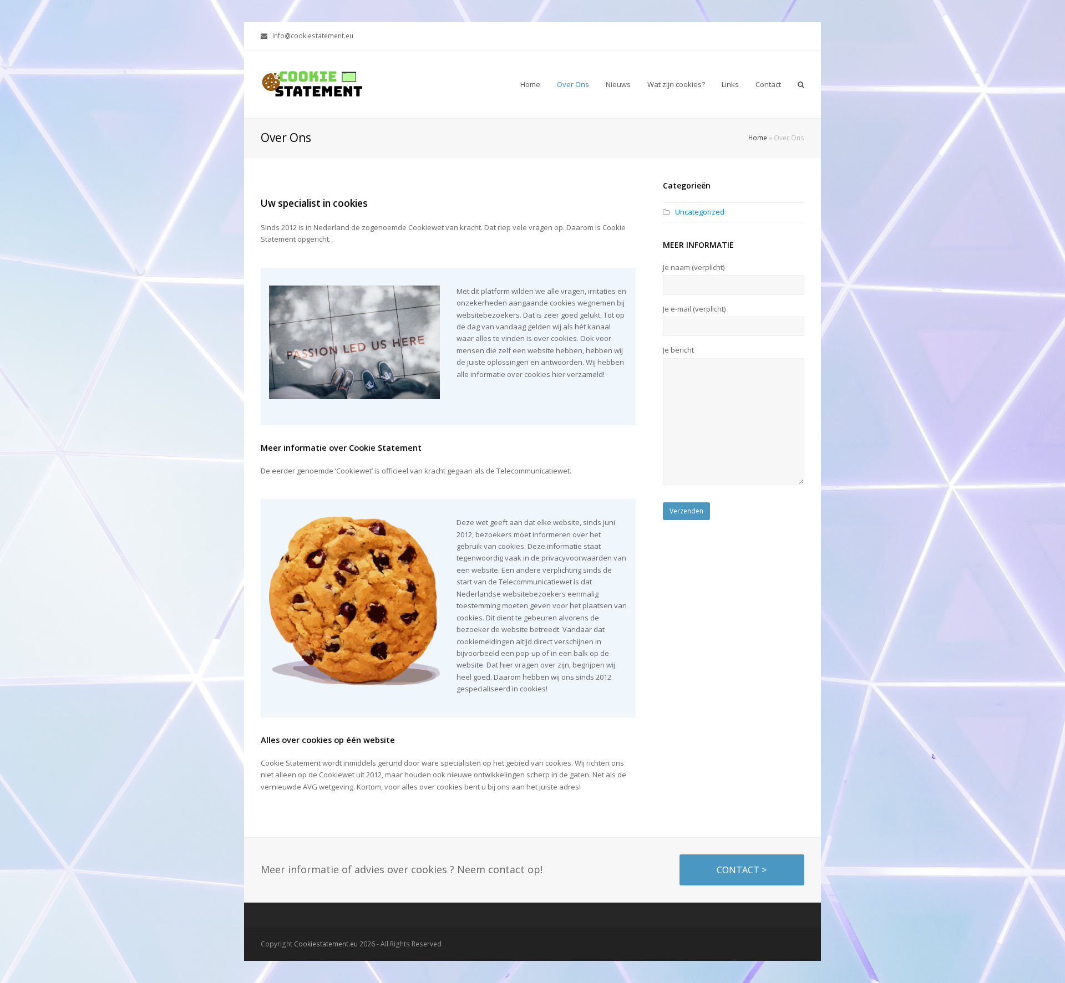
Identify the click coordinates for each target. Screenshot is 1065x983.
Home (757, 137)
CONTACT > (742, 870)
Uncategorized (699, 212)
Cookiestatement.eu (326, 944)
